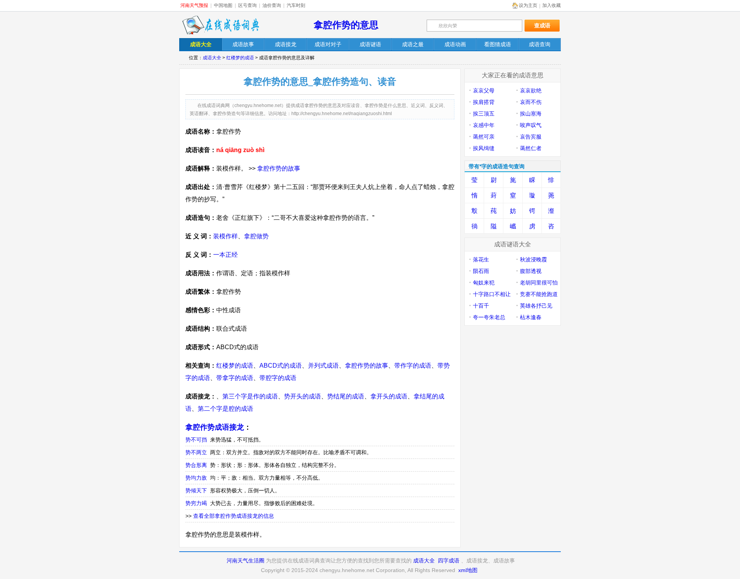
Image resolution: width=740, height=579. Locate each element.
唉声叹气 (531, 125)
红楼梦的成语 (240, 57)
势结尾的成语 (345, 396)
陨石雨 (481, 271)
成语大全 (212, 57)
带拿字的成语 (234, 378)
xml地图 (468, 570)
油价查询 (271, 5)
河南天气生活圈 (245, 560)
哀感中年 (483, 125)
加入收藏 (551, 5)
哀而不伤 (531, 102)
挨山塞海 (531, 113)
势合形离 (196, 465)
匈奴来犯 (483, 282)
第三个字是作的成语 (250, 396)
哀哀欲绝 (531, 90)
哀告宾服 (531, 137)
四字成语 (448, 560)
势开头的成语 (302, 396)
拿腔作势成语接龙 (214, 427)
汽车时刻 (296, 5)
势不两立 (196, 452)
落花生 (481, 259)
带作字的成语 (412, 365)
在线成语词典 (220, 25)
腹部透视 (531, 271)
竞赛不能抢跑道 (539, 294)
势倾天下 (196, 490)
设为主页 (528, 5)
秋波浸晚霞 (533, 259)
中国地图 (223, 5)
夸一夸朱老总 (489, 317)
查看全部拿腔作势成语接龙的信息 (233, 516)
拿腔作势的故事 (278, 168)
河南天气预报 (194, 5)
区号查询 (247, 5)
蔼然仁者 (531, 148)
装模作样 (225, 236)
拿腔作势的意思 (346, 25)
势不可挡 (196, 440)
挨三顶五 (483, 113)
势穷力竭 (196, 503)
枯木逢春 (531, 317)
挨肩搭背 (483, 102)
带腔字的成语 (277, 378)
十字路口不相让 (492, 294)
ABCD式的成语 (280, 365)
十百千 (481, 306)
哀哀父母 (483, 90)
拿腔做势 (256, 236)
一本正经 (225, 254)
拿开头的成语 (388, 396)
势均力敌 (196, 478)
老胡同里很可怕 (539, 282)
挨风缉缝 (483, 148)
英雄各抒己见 (536, 306)
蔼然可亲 (483, 137)
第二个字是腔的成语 (225, 408)
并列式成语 (323, 365)
